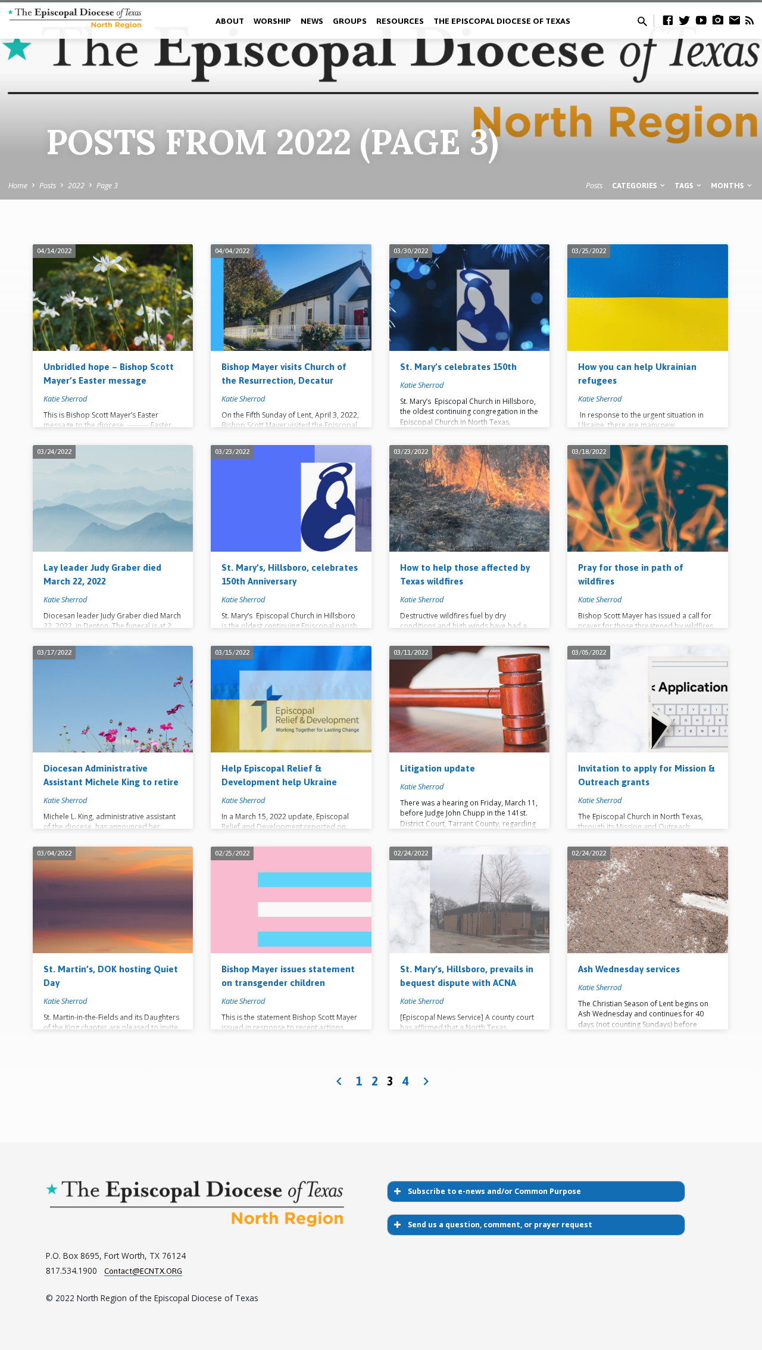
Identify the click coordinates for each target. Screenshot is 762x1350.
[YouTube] (701, 20)
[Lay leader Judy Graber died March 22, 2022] (113, 498)
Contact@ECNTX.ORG (143, 1271)
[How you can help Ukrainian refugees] (647, 298)
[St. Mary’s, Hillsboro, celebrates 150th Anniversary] (291, 498)
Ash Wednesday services (629, 969)
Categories (635, 185)
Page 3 (107, 186)
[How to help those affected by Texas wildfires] (469, 498)
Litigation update (437, 768)
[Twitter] (684, 20)
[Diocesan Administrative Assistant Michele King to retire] (113, 699)
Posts (47, 186)
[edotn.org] (734, 20)
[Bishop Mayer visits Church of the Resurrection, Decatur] (291, 298)
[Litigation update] (469, 699)
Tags (684, 185)
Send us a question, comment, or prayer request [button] (500, 1225)
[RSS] (749, 20)
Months (728, 185)
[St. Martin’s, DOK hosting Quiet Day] (113, 900)
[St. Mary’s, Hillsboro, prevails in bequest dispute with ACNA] (469, 900)
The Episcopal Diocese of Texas (501, 21)
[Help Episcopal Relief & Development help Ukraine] (291, 699)
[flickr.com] (717, 20)
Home (17, 186)
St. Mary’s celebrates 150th (458, 367)
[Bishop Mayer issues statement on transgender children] (291, 900)
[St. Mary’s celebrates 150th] (469, 298)
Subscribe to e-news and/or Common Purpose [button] (494, 1191)
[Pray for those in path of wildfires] (647, 498)
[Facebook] (667, 20)
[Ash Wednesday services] (647, 900)
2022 (76, 186)
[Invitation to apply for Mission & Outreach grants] (647, 699)
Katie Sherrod (65, 398)
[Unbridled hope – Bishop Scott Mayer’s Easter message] (113, 298)
